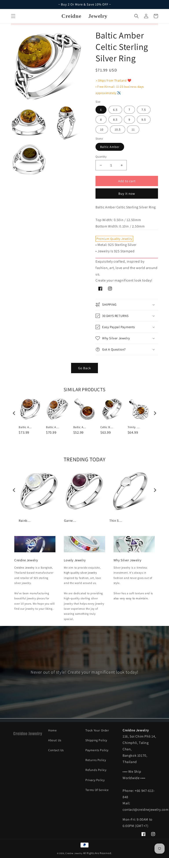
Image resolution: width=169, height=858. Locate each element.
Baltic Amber (109, 147)
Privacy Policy (95, 780)
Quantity (101, 156)
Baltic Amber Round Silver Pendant (79, 427)
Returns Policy (95, 760)
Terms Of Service (97, 790)
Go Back (84, 368)
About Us (54, 740)
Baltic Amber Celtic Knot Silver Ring (52, 427)
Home (52, 730)
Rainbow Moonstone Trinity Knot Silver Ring (25, 520)
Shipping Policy (96, 740)
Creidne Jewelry (24, 567)
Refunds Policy (95, 770)
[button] (13, 16)
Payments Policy (96, 750)
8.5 (115, 120)
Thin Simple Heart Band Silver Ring (116, 520)
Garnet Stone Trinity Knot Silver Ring (70, 520)
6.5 (115, 110)
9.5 (143, 120)
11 (133, 129)
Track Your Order (97, 730)
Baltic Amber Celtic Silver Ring (25, 427)
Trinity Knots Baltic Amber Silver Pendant (134, 427)
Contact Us (56, 750)
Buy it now (126, 193)
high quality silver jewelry (80, 572)
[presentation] (14, 413)
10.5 (118, 129)
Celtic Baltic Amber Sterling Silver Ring (107, 427)
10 (101, 129)
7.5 (143, 110)
